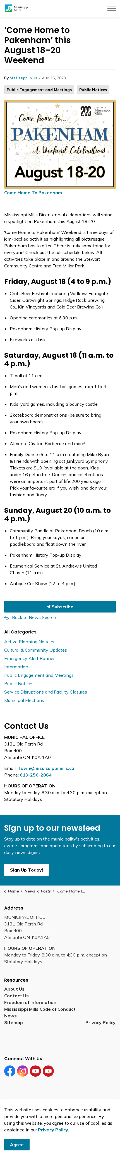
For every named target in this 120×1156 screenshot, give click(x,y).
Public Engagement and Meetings (39, 89)
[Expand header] (111, 8)
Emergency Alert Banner (29, 658)
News (10, 1016)
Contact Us (16, 995)
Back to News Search (34, 617)
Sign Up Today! (26, 870)
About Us (14, 989)
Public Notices (93, 89)
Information (16, 667)
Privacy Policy (100, 1022)
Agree (17, 1144)
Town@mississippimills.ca (46, 768)
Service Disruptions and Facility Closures (45, 692)
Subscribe (62, 606)
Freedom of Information (30, 1002)
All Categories (20, 632)
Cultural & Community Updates (35, 650)
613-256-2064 (36, 775)
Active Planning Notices (29, 641)
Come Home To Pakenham (33, 192)
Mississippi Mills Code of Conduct (40, 1009)
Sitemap (14, 1022)
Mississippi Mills (23, 77)
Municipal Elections (24, 700)
